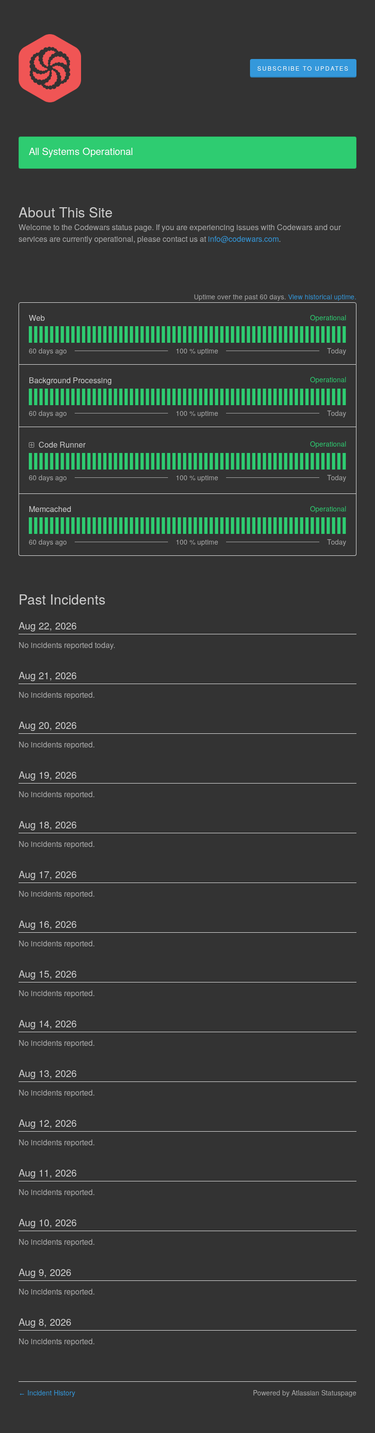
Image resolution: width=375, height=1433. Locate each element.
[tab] (30, 334)
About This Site (66, 211)
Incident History (47, 1392)
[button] (303, 68)
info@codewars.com (243, 238)
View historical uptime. (322, 296)
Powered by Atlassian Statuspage (304, 1392)
